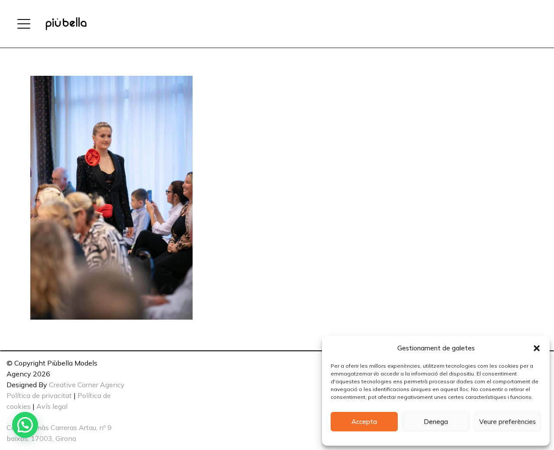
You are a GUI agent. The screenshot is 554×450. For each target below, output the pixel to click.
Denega (436, 422)
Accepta (364, 422)
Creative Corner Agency (87, 384)
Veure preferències (507, 422)
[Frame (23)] (66, 23)
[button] (536, 348)
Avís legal (52, 406)
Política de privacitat (39, 395)
